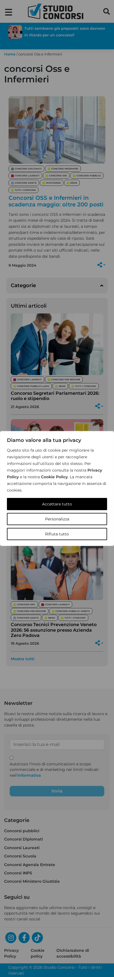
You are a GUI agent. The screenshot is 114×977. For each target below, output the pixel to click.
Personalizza (57, 519)
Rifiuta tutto (57, 533)
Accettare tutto (57, 504)
